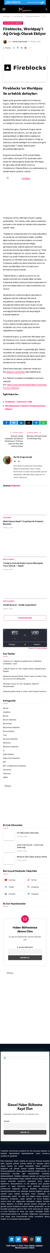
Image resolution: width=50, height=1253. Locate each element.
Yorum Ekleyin (25, 618)
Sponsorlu (7, 770)
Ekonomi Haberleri (10, 739)
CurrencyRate (41, 648)
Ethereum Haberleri (10, 747)
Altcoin (5, 708)
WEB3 (5, 777)
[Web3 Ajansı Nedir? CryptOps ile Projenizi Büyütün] (25, 502)
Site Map (4, 1229)
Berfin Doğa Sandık (20, 42)
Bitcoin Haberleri (9, 720)
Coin (5, 735)
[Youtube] (25, 1239)
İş (3, 750)
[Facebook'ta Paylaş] (18, 48)
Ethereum (7, 743)
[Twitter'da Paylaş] (21, 48)
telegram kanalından (16, 372)
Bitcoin (5, 716)
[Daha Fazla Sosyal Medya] (30, 48)
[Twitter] (18, 1239)
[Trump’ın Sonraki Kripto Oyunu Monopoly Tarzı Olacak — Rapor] (25, 544)
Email (6, 1121)
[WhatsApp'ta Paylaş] (14, 48)
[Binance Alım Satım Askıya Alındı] (9, 859)
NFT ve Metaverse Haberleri (14, 766)
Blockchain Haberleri (13, 23)
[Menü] (4, 9)
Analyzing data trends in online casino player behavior (24, 691)
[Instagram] (32, 1239)
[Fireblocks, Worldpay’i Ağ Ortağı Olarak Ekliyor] (25, 67)
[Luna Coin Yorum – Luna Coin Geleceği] (9, 847)
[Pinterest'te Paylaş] (25, 48)
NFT (4, 762)
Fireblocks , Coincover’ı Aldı (18, 402)
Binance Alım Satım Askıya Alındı (32, 857)
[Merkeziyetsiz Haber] (25, 9)
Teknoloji (6, 773)
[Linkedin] (12, 1239)
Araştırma (6, 712)
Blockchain (7, 724)
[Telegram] (38, 1239)
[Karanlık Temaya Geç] (46, 9)
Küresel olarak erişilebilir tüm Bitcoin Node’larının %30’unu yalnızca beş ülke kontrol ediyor (14, 441)
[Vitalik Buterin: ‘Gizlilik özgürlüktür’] (25, 586)
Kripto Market (8, 754)
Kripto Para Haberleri (11, 758)
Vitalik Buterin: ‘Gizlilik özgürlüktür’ (20, 605)
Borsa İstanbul (8, 731)
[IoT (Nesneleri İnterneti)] (9, 835)
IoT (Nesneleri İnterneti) (27, 833)
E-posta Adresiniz (25, 947)
